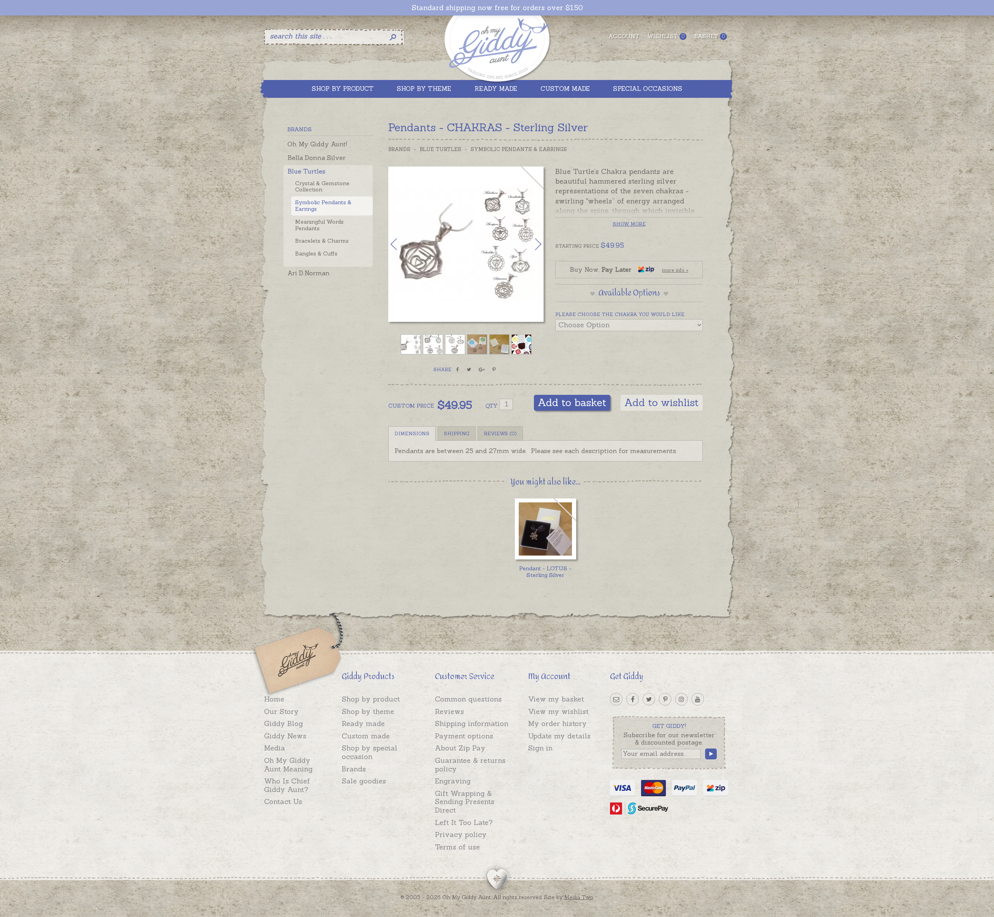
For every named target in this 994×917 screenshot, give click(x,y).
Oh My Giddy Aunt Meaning (288, 764)
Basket (709, 36)
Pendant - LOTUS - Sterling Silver (545, 571)
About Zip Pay (460, 747)
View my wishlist (558, 711)
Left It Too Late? (464, 822)
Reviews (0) (500, 433)
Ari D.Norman (308, 273)
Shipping (456, 433)
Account (623, 36)
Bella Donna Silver (316, 158)
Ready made (363, 723)
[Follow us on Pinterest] (665, 699)
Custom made (366, 735)
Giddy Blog (283, 723)
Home (274, 699)
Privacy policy (461, 834)
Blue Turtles (306, 171)
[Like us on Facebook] (632, 699)
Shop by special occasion (369, 752)
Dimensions (411, 433)
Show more (629, 224)
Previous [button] (401, 244)
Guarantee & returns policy (470, 764)
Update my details (559, 735)
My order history (557, 723)
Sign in (540, 747)
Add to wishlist (661, 402)
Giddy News (285, 735)
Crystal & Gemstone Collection (322, 186)
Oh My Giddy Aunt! (317, 144)
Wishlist (666, 36)
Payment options (464, 735)
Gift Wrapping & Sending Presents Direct (464, 802)
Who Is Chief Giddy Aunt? (287, 785)
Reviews (449, 711)
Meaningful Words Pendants (319, 225)
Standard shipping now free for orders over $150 (497, 7)
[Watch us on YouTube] (698, 699)
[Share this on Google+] (481, 369)
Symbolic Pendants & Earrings (323, 205)
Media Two (578, 897)
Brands (399, 149)
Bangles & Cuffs (316, 253)
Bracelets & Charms (322, 240)
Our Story (281, 711)
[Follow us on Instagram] (681, 699)
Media (274, 747)
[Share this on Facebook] (458, 369)
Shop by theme (368, 711)
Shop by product (371, 699)
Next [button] (530, 244)
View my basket (556, 699)
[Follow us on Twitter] (649, 699)
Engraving (453, 780)
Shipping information (471, 723)
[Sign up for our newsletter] (616, 699)
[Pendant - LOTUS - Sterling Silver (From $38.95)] (545, 528)
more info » (675, 270)
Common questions (468, 699)
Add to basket (572, 402)
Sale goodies (364, 780)
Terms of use (457, 846)
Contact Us (283, 801)
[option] (466, 244)
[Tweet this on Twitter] (469, 369)
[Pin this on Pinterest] (494, 369)
